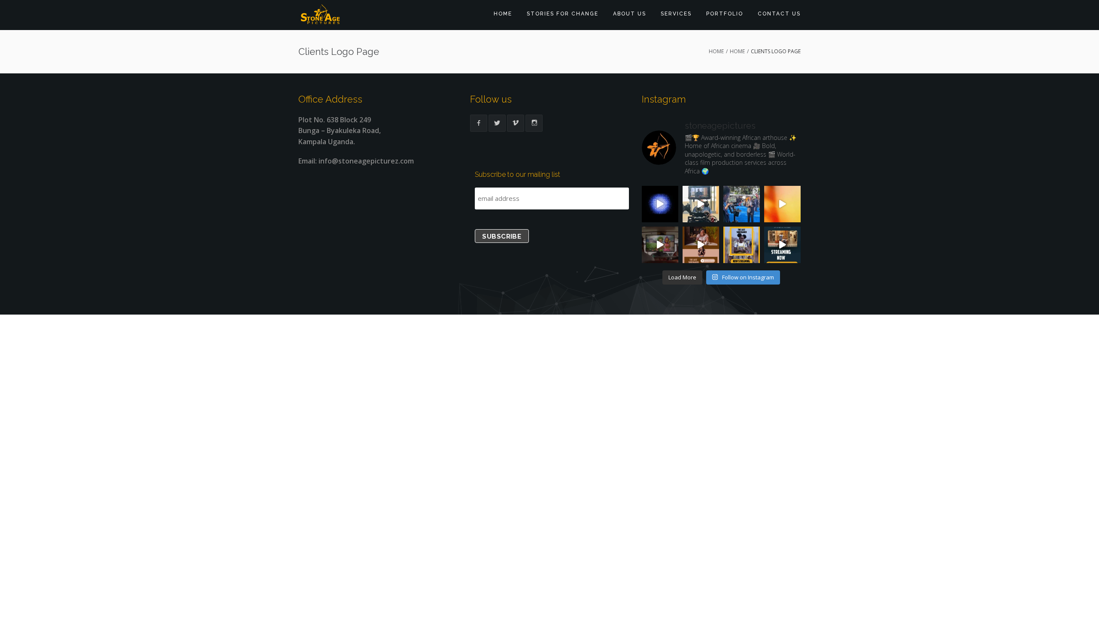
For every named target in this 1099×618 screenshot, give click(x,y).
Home (503, 14)
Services (676, 14)
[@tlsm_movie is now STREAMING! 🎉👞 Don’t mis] (741, 245)
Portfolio (724, 14)
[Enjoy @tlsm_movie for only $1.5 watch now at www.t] (701, 245)
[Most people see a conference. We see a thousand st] (741, 204)
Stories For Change (562, 14)
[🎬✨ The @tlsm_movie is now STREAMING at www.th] (782, 245)
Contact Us (779, 14)
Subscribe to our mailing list (517, 174)
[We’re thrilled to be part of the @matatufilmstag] (660, 245)
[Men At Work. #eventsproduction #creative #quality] (782, 204)
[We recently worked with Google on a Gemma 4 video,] (660, 204)
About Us (629, 14)
